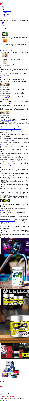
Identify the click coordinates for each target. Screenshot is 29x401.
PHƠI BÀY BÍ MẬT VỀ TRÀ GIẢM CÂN (5, 74)
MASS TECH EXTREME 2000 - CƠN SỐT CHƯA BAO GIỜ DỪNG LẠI (9, 77)
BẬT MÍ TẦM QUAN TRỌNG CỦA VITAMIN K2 (6, 50)
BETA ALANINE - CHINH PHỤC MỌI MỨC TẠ (6, 214)
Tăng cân (4, 8)
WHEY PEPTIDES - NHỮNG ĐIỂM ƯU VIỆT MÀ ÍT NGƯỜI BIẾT (8, 179)
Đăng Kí (11, 1)
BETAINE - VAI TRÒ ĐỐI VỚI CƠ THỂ (5, 210)
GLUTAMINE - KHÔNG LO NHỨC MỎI (5, 97)
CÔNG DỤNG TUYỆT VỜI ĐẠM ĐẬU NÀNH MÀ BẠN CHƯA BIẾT (8, 140)
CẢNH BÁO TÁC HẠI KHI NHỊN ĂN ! (5, 124)
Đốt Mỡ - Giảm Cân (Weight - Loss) (7, 11)
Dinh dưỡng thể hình (5, 13)
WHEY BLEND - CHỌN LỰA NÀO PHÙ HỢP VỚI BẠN (7, 175)
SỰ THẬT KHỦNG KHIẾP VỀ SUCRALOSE (5, 183)
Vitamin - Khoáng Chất (5, 12)
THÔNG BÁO (2, 36)
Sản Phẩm (3, 7)
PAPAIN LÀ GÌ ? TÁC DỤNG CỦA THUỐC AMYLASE (7, 148)
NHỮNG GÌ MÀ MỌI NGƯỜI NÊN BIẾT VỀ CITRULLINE (7, 161)
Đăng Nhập (7, 1)
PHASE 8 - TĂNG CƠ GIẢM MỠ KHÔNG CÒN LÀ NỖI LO (7, 127)
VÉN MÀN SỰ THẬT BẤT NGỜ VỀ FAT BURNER (6, 144)
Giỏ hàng (3, 23)
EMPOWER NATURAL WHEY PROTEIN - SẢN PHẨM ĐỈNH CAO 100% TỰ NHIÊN (10, 129)
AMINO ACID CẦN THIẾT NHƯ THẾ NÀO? (5, 165)
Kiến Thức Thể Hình (4, 15)
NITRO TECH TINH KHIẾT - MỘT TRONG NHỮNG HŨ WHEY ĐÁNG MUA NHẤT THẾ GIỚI (12, 114)
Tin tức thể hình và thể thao (6, 14)
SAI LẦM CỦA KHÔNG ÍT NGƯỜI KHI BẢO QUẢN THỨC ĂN (8, 107)
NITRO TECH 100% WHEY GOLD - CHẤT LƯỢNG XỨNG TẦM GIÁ (8, 120)
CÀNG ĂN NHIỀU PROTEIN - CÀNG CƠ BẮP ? (6, 103)
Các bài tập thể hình (5, 16)
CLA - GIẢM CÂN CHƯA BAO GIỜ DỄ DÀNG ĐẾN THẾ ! (7, 221)
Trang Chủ (3, 6)
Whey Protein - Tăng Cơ (6, 9)
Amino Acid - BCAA (5, 10)
